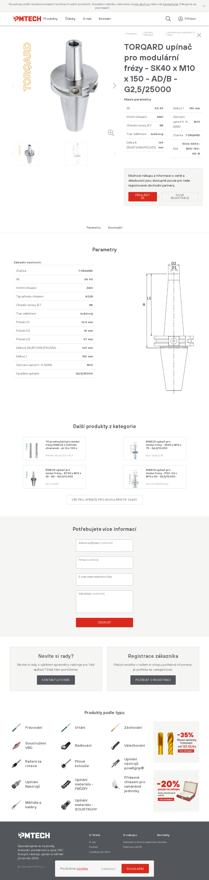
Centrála (162, 842)
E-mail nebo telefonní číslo (95, 577)
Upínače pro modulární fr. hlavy (181, 33)
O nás (87, 19)
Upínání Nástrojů (148, 33)
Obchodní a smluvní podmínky (140, 842)
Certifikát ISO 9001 (99, 852)
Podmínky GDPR (132, 847)
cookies (82, 869)
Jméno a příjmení (96, 543)
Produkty (132, 33)
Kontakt (105, 19)
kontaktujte (170, 4)
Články (70, 19)
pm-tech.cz (142, 4)
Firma (89, 560)
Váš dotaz (92, 594)
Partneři (93, 847)
